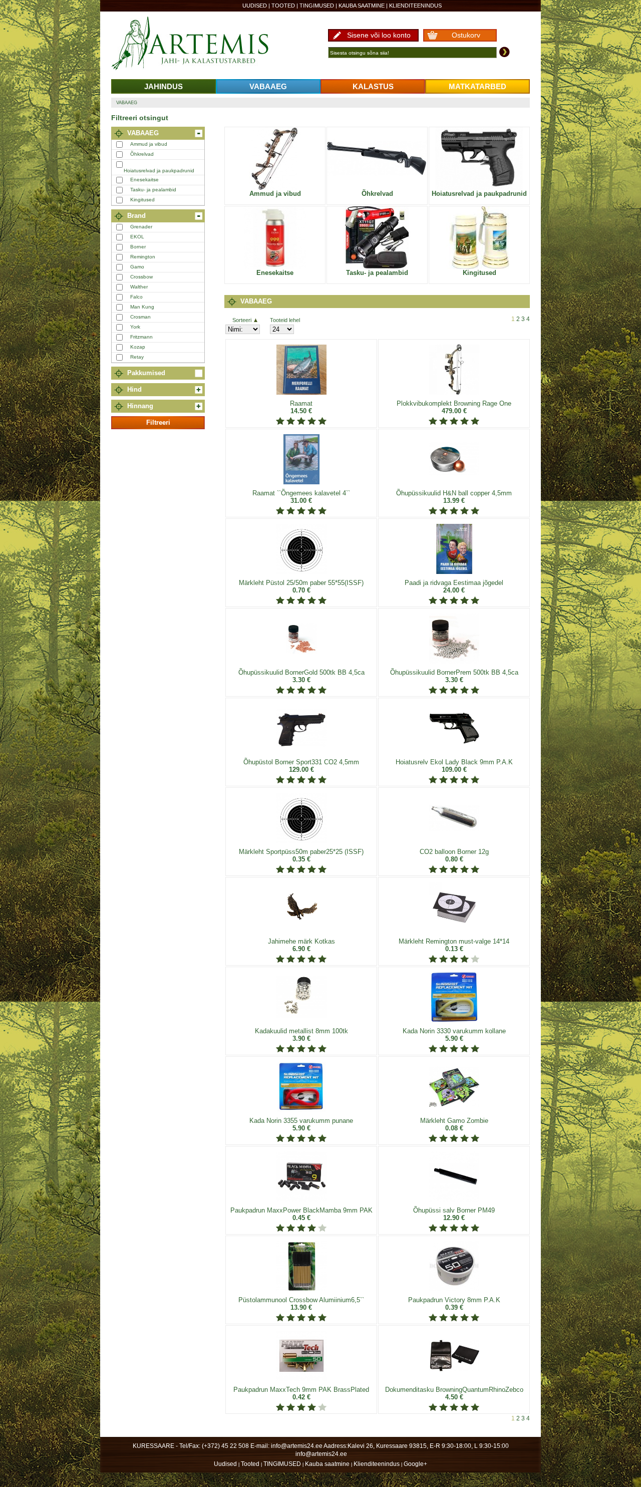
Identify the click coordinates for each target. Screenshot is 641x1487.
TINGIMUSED (316, 6)
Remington (142, 256)
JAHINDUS (163, 86)
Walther (139, 286)
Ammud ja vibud (148, 144)
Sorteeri (241, 320)
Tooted (283, 6)
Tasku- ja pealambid (153, 189)
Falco (136, 297)
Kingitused (142, 199)
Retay (137, 357)
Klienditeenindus (415, 6)
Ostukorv (466, 35)
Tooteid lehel (285, 320)
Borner (138, 246)
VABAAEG (268, 86)
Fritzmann (141, 337)
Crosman (140, 317)
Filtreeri (158, 422)
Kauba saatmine (362, 6)
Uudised (254, 6)
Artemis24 (201, 44)
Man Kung (142, 307)
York (135, 327)
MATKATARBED (477, 86)
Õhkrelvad (142, 154)
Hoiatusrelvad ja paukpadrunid (159, 170)
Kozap (137, 347)
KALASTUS (373, 86)
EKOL (137, 236)
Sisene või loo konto (379, 35)
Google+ (415, 1463)
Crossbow (141, 276)
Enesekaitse (144, 179)
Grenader (141, 226)
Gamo (137, 266)
